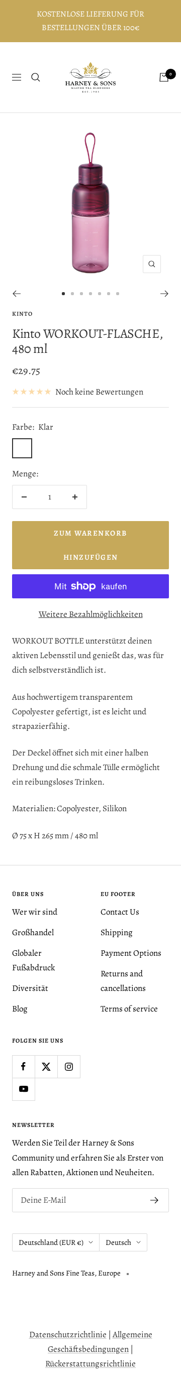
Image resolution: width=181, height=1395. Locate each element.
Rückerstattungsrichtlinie (90, 1363)
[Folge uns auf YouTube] (23, 1089)
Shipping (117, 932)
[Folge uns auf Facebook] (23, 1066)
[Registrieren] (154, 1200)
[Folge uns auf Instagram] (68, 1066)
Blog (20, 1008)
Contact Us (120, 912)
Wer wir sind (34, 912)
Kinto (22, 314)
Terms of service (129, 1008)
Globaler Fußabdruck (33, 960)
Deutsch (118, 1242)
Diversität (30, 988)
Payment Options (131, 953)
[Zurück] (16, 293)
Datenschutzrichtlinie (68, 1334)
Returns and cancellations (123, 981)
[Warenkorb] (164, 77)
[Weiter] (164, 293)
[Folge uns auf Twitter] (46, 1066)
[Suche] (35, 77)
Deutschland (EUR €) (51, 1242)
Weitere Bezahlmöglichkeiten (91, 614)
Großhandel (33, 932)
